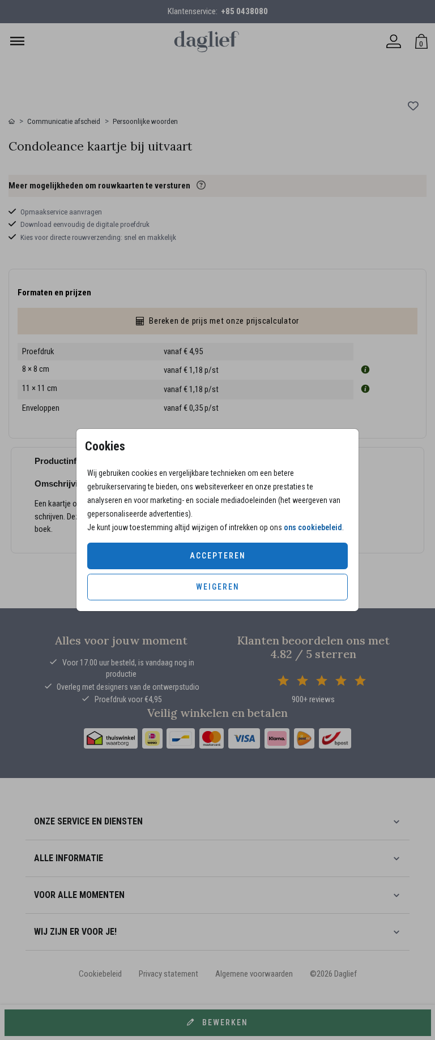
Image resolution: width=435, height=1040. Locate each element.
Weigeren (218, 586)
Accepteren (218, 555)
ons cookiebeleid (313, 527)
